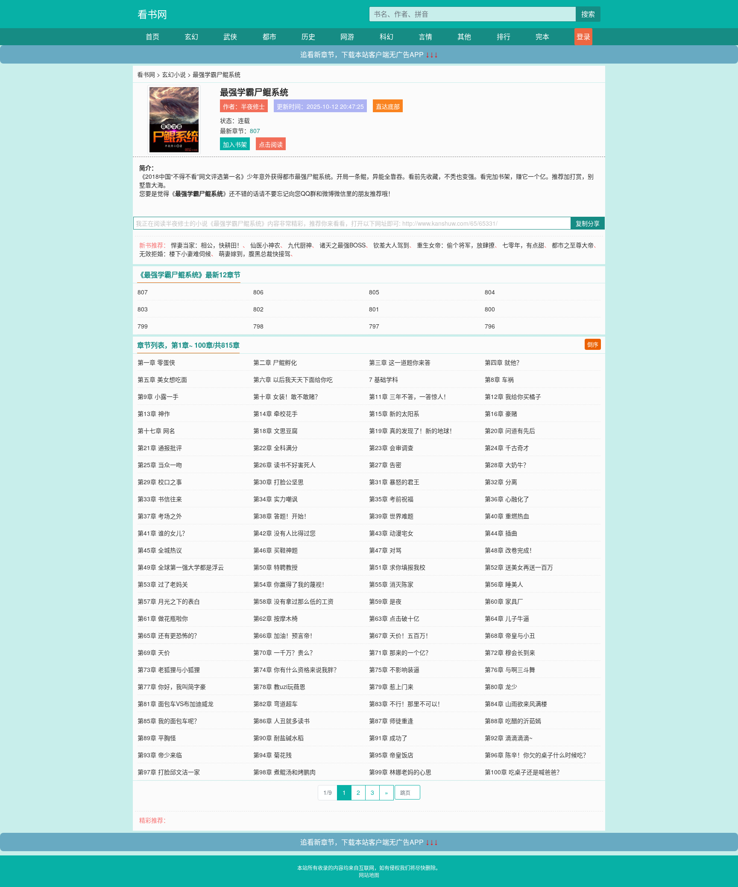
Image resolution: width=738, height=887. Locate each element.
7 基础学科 (383, 379)
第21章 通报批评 (160, 447)
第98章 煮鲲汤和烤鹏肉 (284, 772)
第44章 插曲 (501, 533)
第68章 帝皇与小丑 (510, 635)
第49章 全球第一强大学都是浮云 (181, 567)
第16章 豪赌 (501, 413)
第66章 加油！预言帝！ (284, 635)
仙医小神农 (265, 245)
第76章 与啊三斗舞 (510, 669)
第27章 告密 (385, 464)
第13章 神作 (154, 413)
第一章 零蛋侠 (156, 362)
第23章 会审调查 (391, 447)
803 (143, 309)
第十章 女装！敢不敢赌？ (287, 396)
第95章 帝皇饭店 (391, 754)
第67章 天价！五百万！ (400, 635)
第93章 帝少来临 (160, 754)
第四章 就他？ (503, 362)
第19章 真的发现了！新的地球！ (412, 430)
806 (258, 292)
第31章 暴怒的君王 (394, 481)
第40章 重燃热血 (507, 516)
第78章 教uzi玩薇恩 (279, 686)
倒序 (592, 344)
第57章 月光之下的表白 (169, 601)
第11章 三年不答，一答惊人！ (409, 396)
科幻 (386, 36)
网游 (347, 36)
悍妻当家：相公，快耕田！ (207, 245)
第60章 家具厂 (504, 601)
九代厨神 (300, 245)
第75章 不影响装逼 (394, 669)
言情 (425, 36)
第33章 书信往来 (160, 498)
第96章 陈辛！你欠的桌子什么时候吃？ (537, 754)
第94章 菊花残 (272, 754)
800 (490, 309)
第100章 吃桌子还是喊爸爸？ (523, 772)
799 (143, 326)
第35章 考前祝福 (391, 498)
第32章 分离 (501, 481)
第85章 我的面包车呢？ (169, 720)
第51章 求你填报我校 (397, 567)
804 (490, 292)
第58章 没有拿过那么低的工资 (293, 601)
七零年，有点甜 (523, 245)
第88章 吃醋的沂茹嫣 (513, 720)
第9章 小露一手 (158, 396)
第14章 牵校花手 (275, 413)
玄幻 (191, 36)
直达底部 (388, 106)
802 (258, 309)
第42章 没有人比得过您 (284, 533)
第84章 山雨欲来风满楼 (516, 703)
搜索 (588, 14)
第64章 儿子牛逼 (507, 618)
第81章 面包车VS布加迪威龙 (176, 703)
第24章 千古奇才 (507, 447)
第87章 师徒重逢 (391, 720)
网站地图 (369, 874)
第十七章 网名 (156, 430)
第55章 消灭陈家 (391, 584)
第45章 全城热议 (160, 550)
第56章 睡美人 (504, 584)
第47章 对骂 (385, 550)
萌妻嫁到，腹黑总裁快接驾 (254, 253)
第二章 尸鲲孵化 (275, 362)
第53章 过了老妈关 (163, 584)
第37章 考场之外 (160, 516)
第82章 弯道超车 (275, 703)
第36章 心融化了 (507, 498)
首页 (152, 36)
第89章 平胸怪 (157, 737)
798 (258, 326)
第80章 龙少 (501, 686)
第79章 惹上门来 (391, 686)
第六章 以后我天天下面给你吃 (293, 379)
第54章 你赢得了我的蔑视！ (290, 584)
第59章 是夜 (385, 601)
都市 (269, 36)
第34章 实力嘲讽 (275, 498)
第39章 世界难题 (391, 516)
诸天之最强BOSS (342, 245)
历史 (308, 36)
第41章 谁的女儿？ (163, 533)
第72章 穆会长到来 (510, 652)
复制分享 (588, 223)
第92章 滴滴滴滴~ (509, 737)
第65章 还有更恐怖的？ (169, 635)
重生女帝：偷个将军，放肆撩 (456, 245)
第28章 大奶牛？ (507, 464)
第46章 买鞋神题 (275, 550)
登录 (583, 36)
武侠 (230, 36)
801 (374, 309)
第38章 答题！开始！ (281, 516)
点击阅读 (271, 144)
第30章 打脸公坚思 (278, 481)
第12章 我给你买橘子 (513, 396)
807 (255, 130)
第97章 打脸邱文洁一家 (169, 772)
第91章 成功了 (388, 737)
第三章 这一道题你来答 (399, 362)
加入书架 (235, 144)
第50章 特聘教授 (275, 567)
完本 (542, 36)
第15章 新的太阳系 (394, 413)
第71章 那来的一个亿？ (400, 652)
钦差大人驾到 (391, 245)
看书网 (152, 14)
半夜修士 (253, 106)
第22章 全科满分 (275, 447)
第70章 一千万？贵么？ (284, 652)
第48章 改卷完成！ (510, 550)
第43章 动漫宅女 (391, 533)
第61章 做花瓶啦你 (163, 618)
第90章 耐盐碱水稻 (278, 737)
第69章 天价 (154, 652)
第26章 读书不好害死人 (284, 464)
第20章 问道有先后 (510, 430)
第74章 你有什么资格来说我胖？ (296, 669)
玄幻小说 (174, 74)
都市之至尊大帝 (573, 245)
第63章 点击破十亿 (394, 618)
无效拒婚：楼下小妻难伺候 (175, 253)
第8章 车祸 (499, 379)
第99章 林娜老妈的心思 (400, 772)
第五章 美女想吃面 (162, 379)
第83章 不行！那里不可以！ (406, 703)
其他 (464, 36)
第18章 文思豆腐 (275, 430)
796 (490, 326)
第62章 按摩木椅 (275, 618)
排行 (503, 36)
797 (374, 326)
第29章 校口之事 (160, 481)
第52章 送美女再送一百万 (519, 567)
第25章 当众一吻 (160, 464)
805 (374, 292)
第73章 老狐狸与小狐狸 (169, 669)
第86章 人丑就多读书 (281, 720)
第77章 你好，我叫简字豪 (172, 686)
